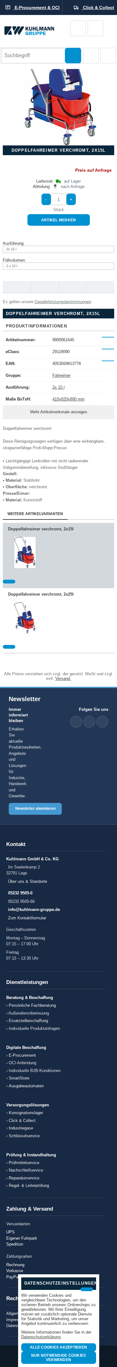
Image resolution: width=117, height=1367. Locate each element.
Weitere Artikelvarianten (35, 514)
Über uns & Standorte (27, 881)
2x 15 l (58, 387)
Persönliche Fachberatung (32, 1005)
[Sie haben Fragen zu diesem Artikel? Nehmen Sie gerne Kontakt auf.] (100, 287)
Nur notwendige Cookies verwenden (58, 1357)
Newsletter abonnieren (35, 808)
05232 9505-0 (20, 893)
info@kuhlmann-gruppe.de (34, 909)
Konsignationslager (26, 1112)
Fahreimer (61, 375)
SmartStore (19, 1078)
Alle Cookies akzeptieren (58, 1347)
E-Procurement (22, 1055)
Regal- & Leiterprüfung (29, 1185)
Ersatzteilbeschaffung (28, 1020)
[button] (91, 55)
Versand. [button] (63, 678)
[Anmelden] (95, 28)
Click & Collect (22, 1120)
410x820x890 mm (68, 399)
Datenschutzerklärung (41, 1337)
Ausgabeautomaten (26, 1086)
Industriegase (21, 1128)
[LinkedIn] (76, 722)
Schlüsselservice (24, 1135)
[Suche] (73, 55)
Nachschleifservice (26, 1170)
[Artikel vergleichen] (9, 581)
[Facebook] (89, 722)
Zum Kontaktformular (27, 918)
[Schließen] (86, 1289)
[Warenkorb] (78, 28)
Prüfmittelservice (24, 1162)
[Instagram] (102, 722)
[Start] (35, 28)
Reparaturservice (24, 1178)
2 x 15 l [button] (11, 266)
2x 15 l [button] (11, 249)
